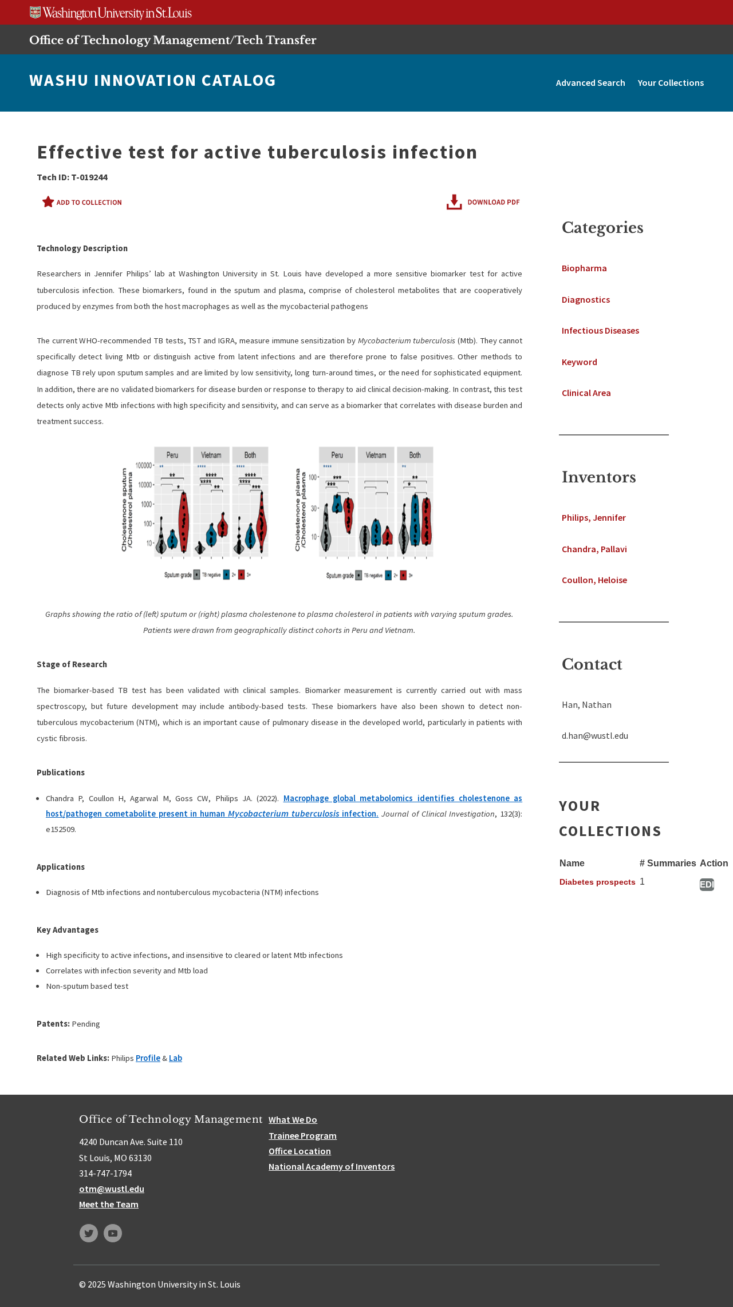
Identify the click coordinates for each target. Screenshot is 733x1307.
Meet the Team (109, 1204)
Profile (148, 1058)
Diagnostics (586, 299)
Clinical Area (586, 392)
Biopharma (584, 268)
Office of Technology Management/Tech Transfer (173, 40)
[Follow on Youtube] (113, 1233)
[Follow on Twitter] (88, 1233)
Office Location (300, 1151)
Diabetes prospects (597, 881)
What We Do (293, 1119)
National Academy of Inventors (332, 1166)
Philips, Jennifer (594, 517)
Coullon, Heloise (594, 579)
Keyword (579, 361)
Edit (707, 884)
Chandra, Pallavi (594, 549)
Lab (175, 1058)
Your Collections (671, 82)
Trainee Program (303, 1135)
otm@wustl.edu (111, 1188)
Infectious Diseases (600, 330)
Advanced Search (590, 82)
